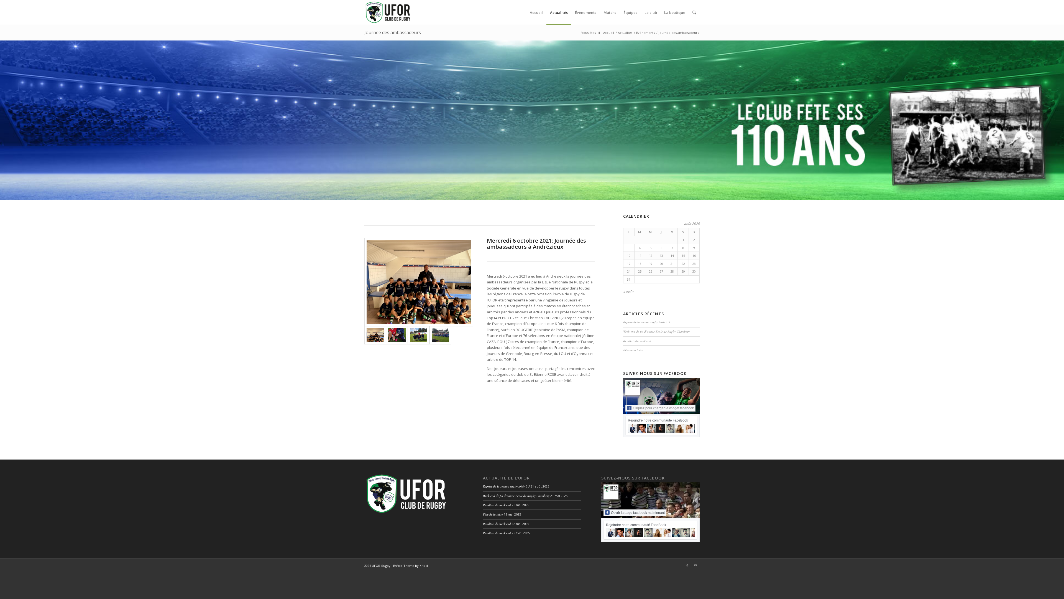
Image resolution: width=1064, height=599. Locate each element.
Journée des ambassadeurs (392, 32)
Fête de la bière (633, 350)
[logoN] (387, 12)
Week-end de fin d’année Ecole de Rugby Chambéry (656, 331)
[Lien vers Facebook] (687, 565)
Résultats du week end (637, 341)
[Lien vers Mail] (695, 565)
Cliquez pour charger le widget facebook (663, 408)
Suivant (1059, 120)
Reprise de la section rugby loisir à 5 (646, 322)
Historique (378, 133)
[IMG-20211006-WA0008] (418, 335)
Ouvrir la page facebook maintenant (638, 513)
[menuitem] (536, 12)
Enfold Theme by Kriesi (410, 566)
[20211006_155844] (440, 335)
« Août (628, 291)
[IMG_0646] (418, 282)
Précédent (5, 120)
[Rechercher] (694, 12)
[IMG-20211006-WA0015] (397, 335)
